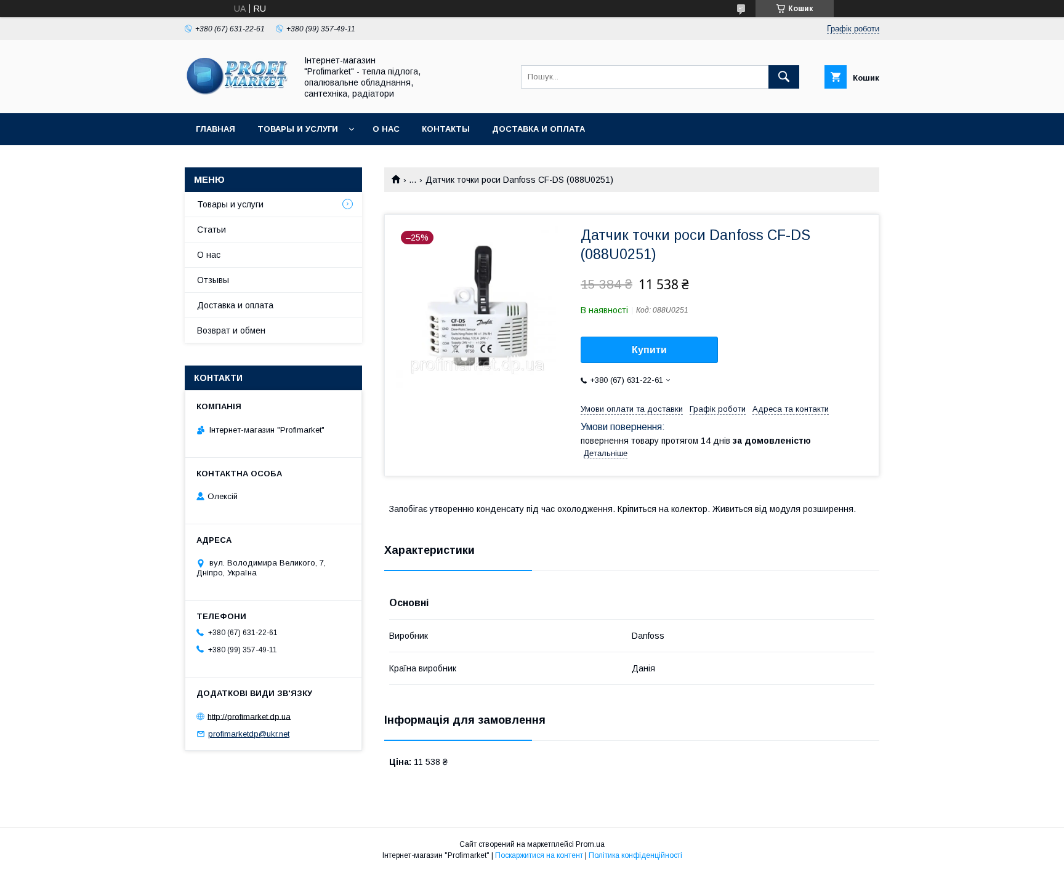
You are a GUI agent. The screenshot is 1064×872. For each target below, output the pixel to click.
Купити (649, 350)
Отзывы (213, 280)
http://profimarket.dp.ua (249, 716)
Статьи (211, 229)
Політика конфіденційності (635, 855)
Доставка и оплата (538, 129)
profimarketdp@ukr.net (248, 733)
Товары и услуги (297, 129)
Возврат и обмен (231, 330)
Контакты (446, 129)
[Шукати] (783, 77)
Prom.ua (590, 844)
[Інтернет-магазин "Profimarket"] (237, 97)
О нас (386, 129)
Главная (215, 129)
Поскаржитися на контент (539, 855)
